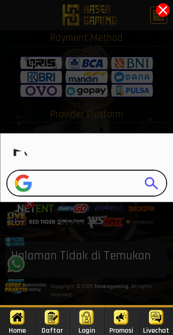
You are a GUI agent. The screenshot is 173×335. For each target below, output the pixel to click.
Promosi (121, 330)
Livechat (156, 330)
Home (17, 330)
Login (86, 330)
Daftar (52, 330)
